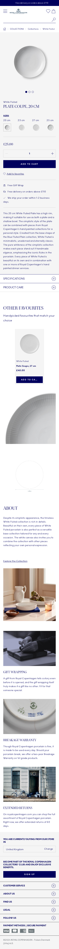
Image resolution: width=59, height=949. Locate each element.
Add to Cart (29, 164)
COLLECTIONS (17, 29)
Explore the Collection (15, 561)
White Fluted (49, 29)
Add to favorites (15, 174)
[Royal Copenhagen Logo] (18, 11)
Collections (33, 29)
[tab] (29, 886)
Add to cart (30, 380)
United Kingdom (15, 849)
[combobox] (29, 19)
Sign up (29, 874)
